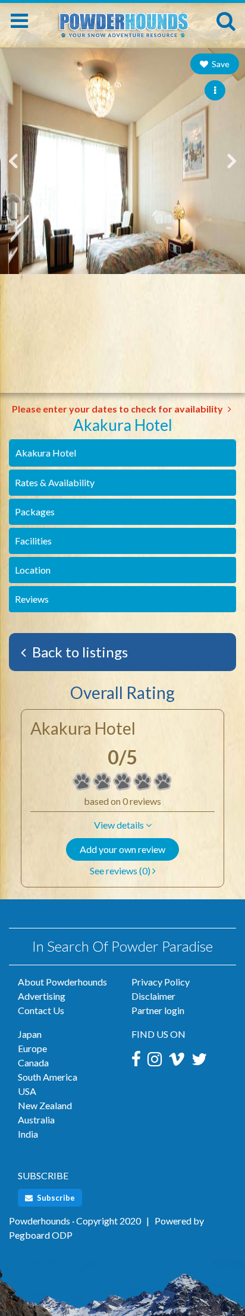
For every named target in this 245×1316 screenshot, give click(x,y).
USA (27, 1091)
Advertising (41, 996)
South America (47, 1076)
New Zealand (45, 1105)
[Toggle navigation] (19, 21)
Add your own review (122, 849)
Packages (35, 511)
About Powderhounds (62, 981)
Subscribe (55, 1197)
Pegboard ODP (41, 1235)
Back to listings (78, 651)
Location (33, 569)
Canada (33, 1062)
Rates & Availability (55, 482)
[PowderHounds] (122, 19)
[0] (82, 781)
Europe (32, 1048)
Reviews (32, 599)
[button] (122, 825)
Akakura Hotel (45, 452)
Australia (36, 1119)
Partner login (157, 1010)
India (28, 1133)
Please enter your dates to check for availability (118, 408)
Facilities (33, 540)
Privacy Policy (160, 981)
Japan (30, 1034)
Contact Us (41, 1010)
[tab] (122, 453)
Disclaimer (153, 996)
